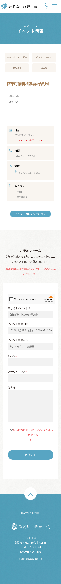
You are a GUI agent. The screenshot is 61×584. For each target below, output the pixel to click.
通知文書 (17, 67)
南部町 (20, 191)
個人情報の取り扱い (30, 512)
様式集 (44, 67)
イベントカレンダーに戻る (30, 214)
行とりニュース (44, 57)
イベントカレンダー (17, 57)
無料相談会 (22, 196)
